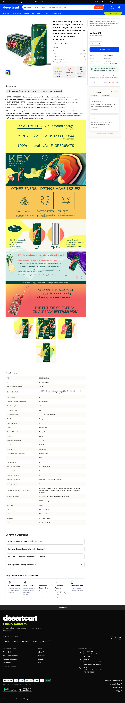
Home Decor (17, 13)
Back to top (62, 607)
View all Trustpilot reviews (104, 133)
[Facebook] (120, 638)
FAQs (119, 691)
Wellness (6, 13)
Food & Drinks (29, 13)
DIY (47, 13)
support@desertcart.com (92, 664)
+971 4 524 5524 (88, 672)
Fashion (39, 13)
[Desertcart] (11, 7)
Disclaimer (117, 687)
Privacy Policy (115, 684)
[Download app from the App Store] (25, 689)
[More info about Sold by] (115, 55)
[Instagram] (111, 638)
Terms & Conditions (113, 680)
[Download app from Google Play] (10, 689)
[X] (115, 638)
